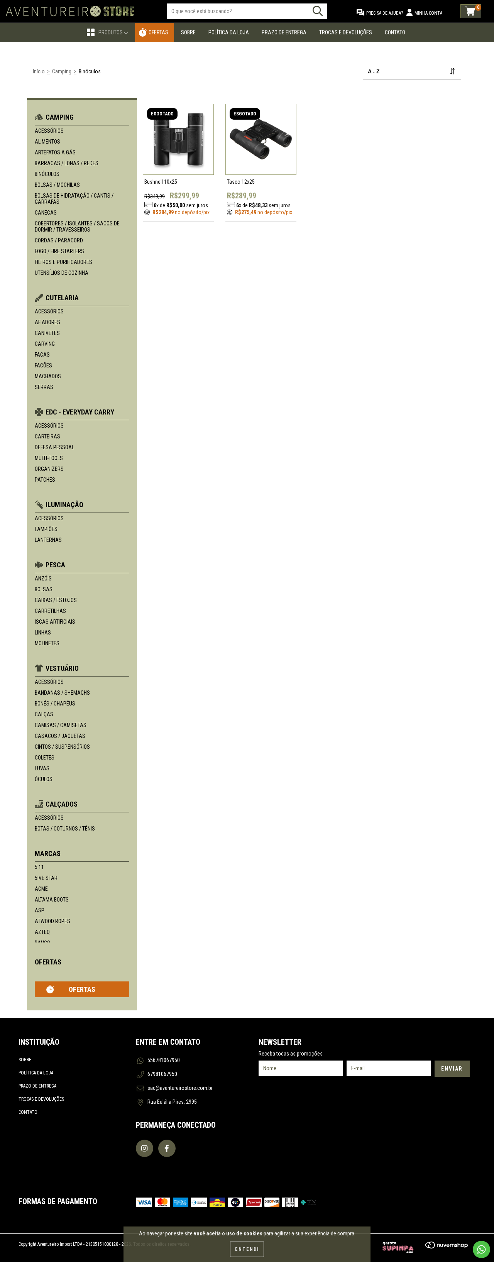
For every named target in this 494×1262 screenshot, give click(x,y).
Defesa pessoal (54, 447)
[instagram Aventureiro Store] (144, 1148)
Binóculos (47, 174)
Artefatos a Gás (55, 152)
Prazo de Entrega (284, 32)
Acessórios (49, 131)
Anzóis (43, 578)
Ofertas (158, 32)
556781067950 (163, 1060)
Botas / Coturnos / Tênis (65, 829)
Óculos (43, 779)
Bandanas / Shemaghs (62, 693)
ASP (39, 910)
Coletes (44, 757)
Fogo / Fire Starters (59, 251)
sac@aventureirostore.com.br (180, 1088)
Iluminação (64, 505)
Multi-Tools (49, 458)
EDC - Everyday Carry (80, 412)
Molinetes (47, 643)
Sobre (188, 32)
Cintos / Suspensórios (62, 747)
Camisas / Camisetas (60, 725)
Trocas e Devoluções (345, 32)
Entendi (247, 1249)
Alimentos (47, 142)
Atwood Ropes (52, 921)
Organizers (49, 469)
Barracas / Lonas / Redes (66, 163)
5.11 (39, 867)
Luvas (42, 768)
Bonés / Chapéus (55, 703)
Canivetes (47, 333)
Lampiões (46, 529)
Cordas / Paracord (59, 240)
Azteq (42, 932)
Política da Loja (228, 32)
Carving (45, 344)
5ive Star (46, 878)
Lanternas (48, 540)
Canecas (46, 213)
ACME (41, 889)
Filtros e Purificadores (63, 262)
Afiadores (47, 322)
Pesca (55, 565)
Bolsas (43, 589)
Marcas (48, 853)
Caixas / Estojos (56, 600)
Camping (61, 71)
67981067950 (162, 1074)
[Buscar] (318, 11)
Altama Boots (52, 900)
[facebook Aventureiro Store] (167, 1148)
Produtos (111, 32)
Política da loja (36, 1073)
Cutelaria (62, 298)
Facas (42, 355)
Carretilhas (50, 611)
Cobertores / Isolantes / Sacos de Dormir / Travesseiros (77, 226)
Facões (43, 365)
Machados (48, 376)
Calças (44, 714)
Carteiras (47, 436)
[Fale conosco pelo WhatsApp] (481, 1249)
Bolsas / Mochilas (57, 185)
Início (39, 71)
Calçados (62, 804)
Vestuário (62, 668)
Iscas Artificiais (55, 622)
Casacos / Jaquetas (60, 736)
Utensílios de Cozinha (61, 273)
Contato (395, 32)
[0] (471, 11)
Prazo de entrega (37, 1086)
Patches (45, 480)
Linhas (43, 632)
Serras (44, 387)
